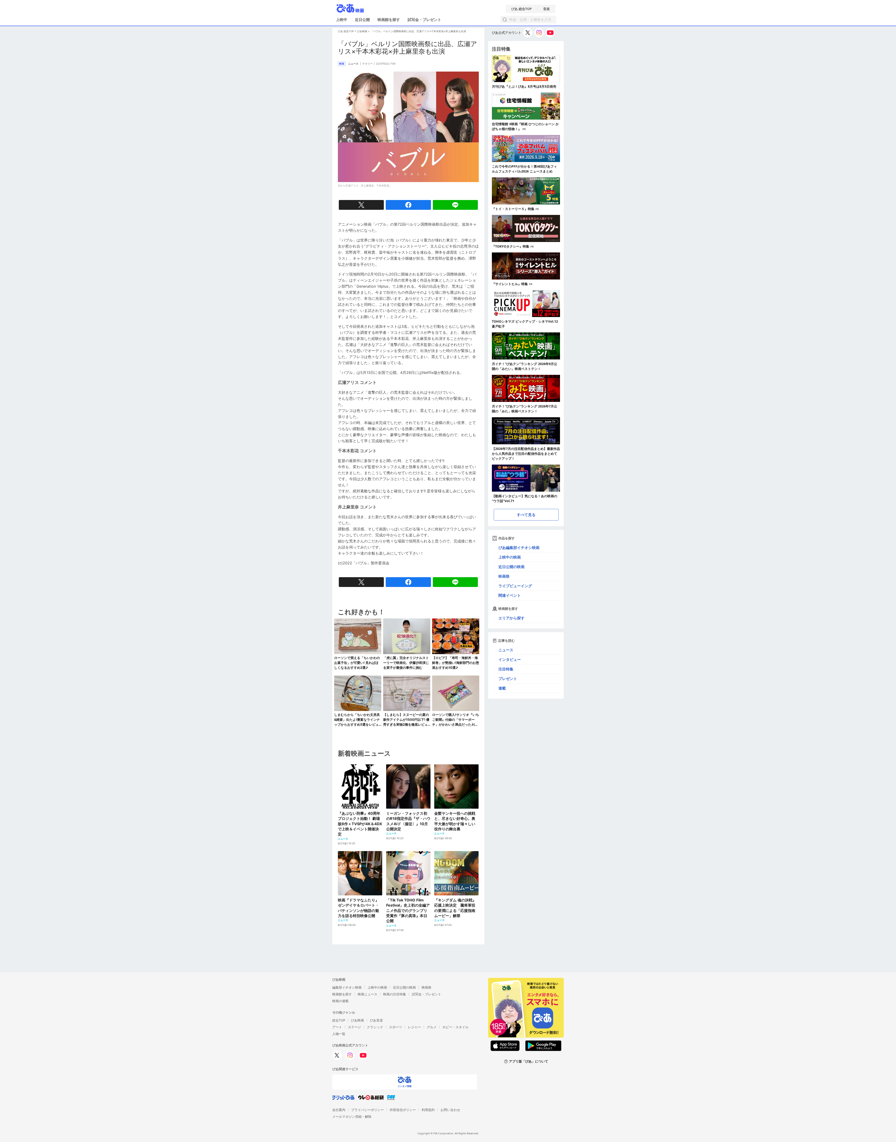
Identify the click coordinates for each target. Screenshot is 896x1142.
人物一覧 (338, 1034)
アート (337, 1027)
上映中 (341, 19)
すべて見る (526, 514)
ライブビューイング (515, 585)
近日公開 (362, 19)
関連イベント (509, 595)
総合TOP (338, 1020)
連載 (502, 688)
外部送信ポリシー (403, 1109)
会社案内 (338, 1109)
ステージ (354, 1027)
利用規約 (428, 1109)
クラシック (375, 1027)
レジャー (414, 1027)
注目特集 (505, 669)
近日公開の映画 (511, 566)
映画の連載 (340, 1001)
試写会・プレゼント (424, 19)
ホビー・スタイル (455, 1027)
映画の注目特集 (394, 994)
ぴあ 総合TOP (521, 8)
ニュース (505, 649)
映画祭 (504, 576)
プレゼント (507, 678)
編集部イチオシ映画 (347, 987)
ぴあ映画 (362, 31)
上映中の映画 (509, 557)
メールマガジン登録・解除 (351, 1116)
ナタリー (367, 63)
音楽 (546, 8)
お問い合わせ (450, 1109)
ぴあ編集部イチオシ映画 (518, 547)
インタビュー (509, 659)
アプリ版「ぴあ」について (528, 1061)
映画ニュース (367, 994)
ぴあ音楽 (376, 1020)
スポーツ (395, 1027)
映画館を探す (389, 19)
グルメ (432, 1027)
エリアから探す (511, 618)
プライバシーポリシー (367, 1109)
